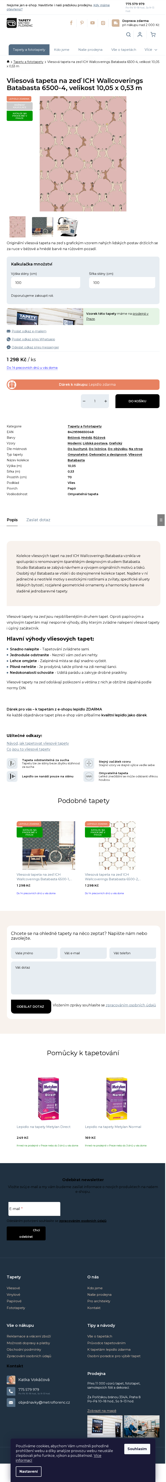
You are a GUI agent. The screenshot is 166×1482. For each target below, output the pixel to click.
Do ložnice (97, 449)
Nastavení (28, 1471)
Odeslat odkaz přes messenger (35, 347)
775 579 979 (135, 4)
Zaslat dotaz (38, 520)
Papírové (14, 1301)
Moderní (74, 443)
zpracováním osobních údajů (131, 1005)
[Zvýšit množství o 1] (105, 401)
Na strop (136, 449)
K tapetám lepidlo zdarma (109, 1349)
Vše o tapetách (99, 1336)
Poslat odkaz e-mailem (29, 331)
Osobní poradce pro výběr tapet (113, 1356)
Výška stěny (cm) (24, 274)
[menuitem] (29, 49)
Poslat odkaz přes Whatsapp (33, 339)
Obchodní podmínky (24, 1349)
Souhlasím (137, 1449)
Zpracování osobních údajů (29, 1356)
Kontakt (94, 1308)
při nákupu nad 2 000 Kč (141, 23)
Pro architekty (98, 1301)
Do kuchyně (77, 449)
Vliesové (135, 455)
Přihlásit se (22, 1230)
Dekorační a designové (108, 455)
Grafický (115, 443)
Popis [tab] (12, 520)
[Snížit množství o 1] (84, 401)
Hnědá (86, 438)
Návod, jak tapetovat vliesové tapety (38, 743)
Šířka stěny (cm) (101, 274)
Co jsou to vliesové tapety (28, 749)
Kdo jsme (95, 1288)
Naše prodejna (99, 1294)
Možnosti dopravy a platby (28, 1343)
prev (10, 859)
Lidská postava (95, 443)
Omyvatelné (78, 455)
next (156, 859)
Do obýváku (117, 449)
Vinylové (13, 1294)
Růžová (99, 438)
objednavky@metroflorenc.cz (44, 1402)
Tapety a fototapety (85, 426)
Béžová (74, 438)
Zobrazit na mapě (101, 1411)
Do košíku (137, 401)
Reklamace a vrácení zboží (29, 1336)
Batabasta (76, 460)
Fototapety (16, 1308)
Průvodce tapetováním (106, 1343)
